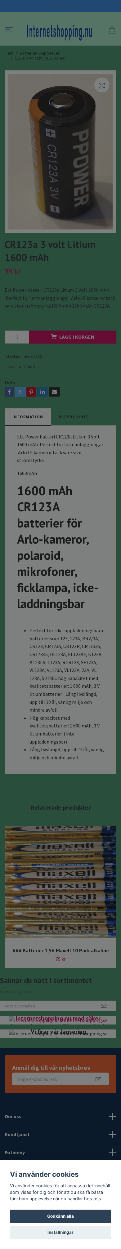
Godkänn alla (60, 1216)
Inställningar (60, 1232)
